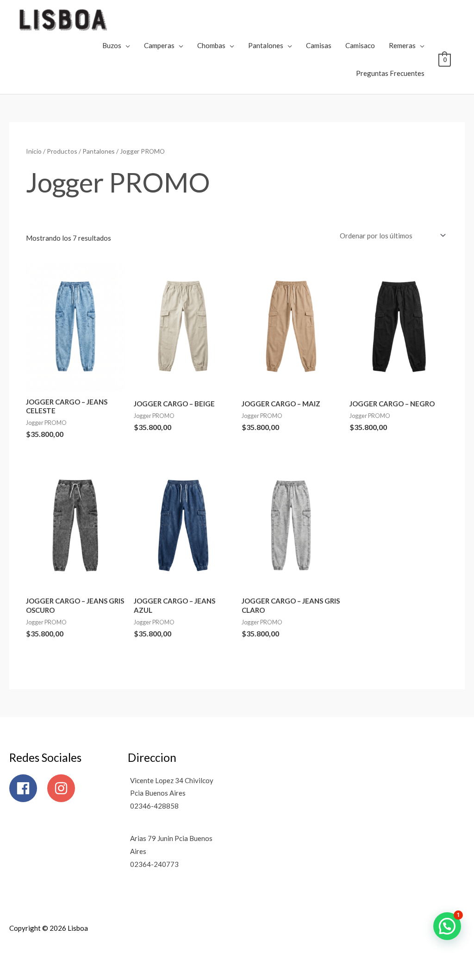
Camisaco (360, 45)
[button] (447, 926)
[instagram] (63, 788)
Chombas (211, 45)
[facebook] (27, 788)
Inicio (34, 151)
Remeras (402, 45)
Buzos (111, 45)
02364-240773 (154, 864)
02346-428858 (154, 806)
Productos (62, 151)
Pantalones (265, 45)
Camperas (159, 45)
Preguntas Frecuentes (390, 73)
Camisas (318, 45)
